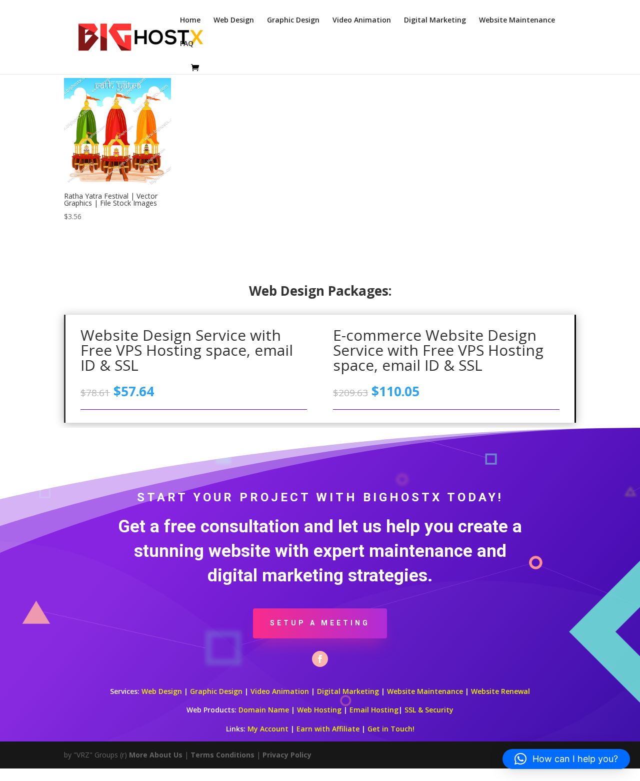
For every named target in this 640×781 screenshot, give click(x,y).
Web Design (234, 21)
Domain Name (263, 709)
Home (190, 21)
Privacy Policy (287, 754)
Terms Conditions (222, 754)
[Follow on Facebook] (320, 659)
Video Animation (361, 21)
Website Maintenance (517, 21)
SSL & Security (429, 709)
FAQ (187, 44)
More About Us (155, 754)
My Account (268, 728)
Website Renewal (500, 691)
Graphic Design (293, 21)
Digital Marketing (435, 21)
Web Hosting (319, 709)
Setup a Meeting (320, 623)
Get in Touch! (391, 728)
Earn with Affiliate (328, 728)
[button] (566, 759)
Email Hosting (374, 709)
